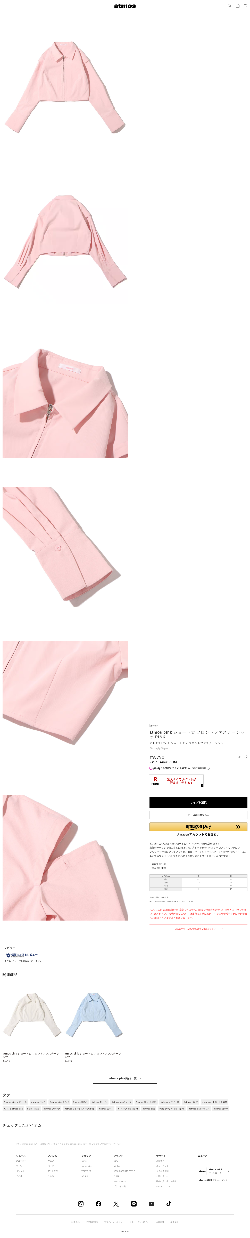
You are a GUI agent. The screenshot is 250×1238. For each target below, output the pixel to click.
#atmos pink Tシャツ (121, 1102)
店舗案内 (160, 1161)
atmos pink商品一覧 (123, 1078)
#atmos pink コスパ (59, 1102)
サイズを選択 (198, 802)
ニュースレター (163, 1166)
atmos (84, 1161)
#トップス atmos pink (128, 1108)
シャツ (65, 1144)
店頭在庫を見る (200, 814)
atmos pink (86, 1166)
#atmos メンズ (38, 1102)
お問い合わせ (162, 1176)
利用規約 (75, 1222)
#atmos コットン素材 (146, 1102)
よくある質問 (162, 1171)
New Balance (120, 1181)
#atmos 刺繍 (149, 1108)
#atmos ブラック (52, 1108)
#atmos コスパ (80, 1102)
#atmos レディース (170, 1102)
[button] (198, 829)
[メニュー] (7, 6)
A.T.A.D (84, 1176)
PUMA (116, 1176)
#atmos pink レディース (15, 1102)
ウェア (56, 1144)
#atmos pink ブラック (199, 1108)
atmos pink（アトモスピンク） (36, 1144)
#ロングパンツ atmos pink (171, 1108)
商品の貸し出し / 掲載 (166, 1181)
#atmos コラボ (221, 1108)
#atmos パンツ (191, 1102)
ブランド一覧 (120, 1186)
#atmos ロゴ (33, 1108)
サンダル (20, 1171)
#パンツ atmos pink (13, 1108)
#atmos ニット (106, 1108)
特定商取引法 (92, 1222)
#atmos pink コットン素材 (214, 1102)
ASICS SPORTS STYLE (124, 1171)
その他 (19, 1176)
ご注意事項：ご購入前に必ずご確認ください (195, 928)
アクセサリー (54, 1171)
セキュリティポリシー (140, 1222)
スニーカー (21, 1161)
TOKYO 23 (86, 1171)
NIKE (116, 1161)
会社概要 (160, 1222)
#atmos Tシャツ (99, 1102)
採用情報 (174, 1222)
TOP (18, 1144)
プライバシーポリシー (114, 1222)
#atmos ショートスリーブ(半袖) (79, 1108)
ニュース (202, 1155)
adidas (117, 1166)
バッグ (51, 1166)
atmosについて (163, 1186)
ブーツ (19, 1166)
